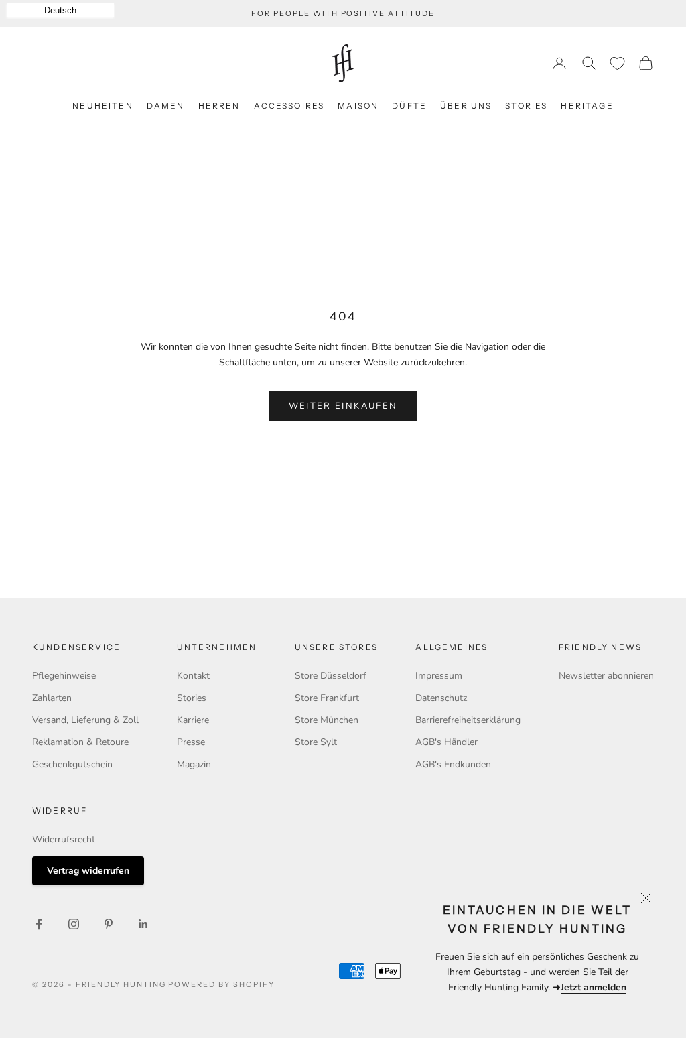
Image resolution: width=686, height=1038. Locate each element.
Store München (326, 720)
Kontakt (193, 675)
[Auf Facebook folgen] (39, 924)
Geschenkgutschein (72, 764)
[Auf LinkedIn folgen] (143, 924)
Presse (191, 742)
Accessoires (289, 106)
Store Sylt (316, 742)
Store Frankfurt (327, 698)
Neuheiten (102, 106)
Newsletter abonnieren (606, 675)
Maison (358, 106)
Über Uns (466, 106)
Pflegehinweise (64, 675)
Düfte (409, 106)
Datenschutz (441, 698)
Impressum (438, 675)
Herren (219, 106)
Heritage (587, 106)
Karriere (193, 720)
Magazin (194, 764)
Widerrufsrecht (63, 839)
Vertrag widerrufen (88, 870)
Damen (166, 106)
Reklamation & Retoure (80, 742)
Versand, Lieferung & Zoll (85, 720)
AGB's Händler (446, 742)
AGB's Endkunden (453, 764)
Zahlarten (52, 698)
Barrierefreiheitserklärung (468, 720)
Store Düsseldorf (330, 675)
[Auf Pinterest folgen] (108, 924)
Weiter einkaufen (343, 406)
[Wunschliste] (617, 63)
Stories (526, 106)
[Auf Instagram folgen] (73, 924)
